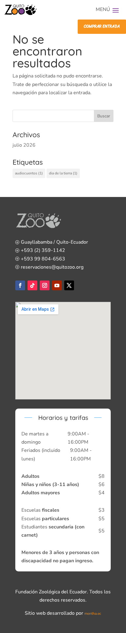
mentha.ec (92, 613)
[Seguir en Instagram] (45, 285)
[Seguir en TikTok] (32, 285)
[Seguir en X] (69, 285)
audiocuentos (29, 173)
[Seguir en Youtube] (57, 285)
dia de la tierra (63, 173)
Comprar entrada (102, 26)
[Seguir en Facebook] (20, 285)
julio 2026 (24, 145)
